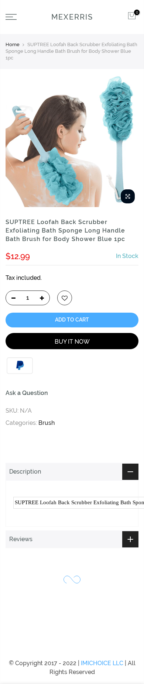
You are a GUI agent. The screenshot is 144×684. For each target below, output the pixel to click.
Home (13, 44)
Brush (46, 422)
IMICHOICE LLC (102, 663)
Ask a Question (27, 392)
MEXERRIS (72, 17)
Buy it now (72, 341)
